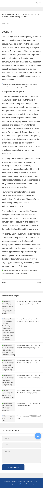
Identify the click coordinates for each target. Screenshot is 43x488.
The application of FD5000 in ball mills (29, 417)
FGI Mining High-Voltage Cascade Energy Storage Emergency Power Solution (29, 303)
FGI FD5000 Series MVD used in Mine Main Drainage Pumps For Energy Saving (28, 347)
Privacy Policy (30, 484)
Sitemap (22, 484)
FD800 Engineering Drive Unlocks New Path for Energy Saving (29, 392)
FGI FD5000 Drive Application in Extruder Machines (28, 404)
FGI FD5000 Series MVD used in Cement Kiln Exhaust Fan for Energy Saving (28, 362)
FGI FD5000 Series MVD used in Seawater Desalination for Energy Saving (28, 377)
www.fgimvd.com (14, 484)
